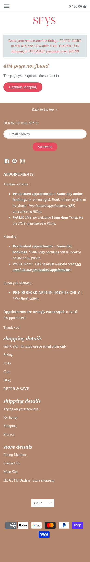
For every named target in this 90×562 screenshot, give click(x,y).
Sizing (8, 355)
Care (6, 372)
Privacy (9, 434)
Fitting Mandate (15, 455)
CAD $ (38, 503)
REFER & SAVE (16, 389)
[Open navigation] (6, 6)
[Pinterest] (14, 160)
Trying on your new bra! (21, 409)
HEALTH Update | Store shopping (28, 480)
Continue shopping (23, 87)
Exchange (10, 417)
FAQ (7, 363)
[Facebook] (7, 160)
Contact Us (11, 463)
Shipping (10, 426)
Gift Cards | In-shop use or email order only (35, 346)
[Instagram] (22, 160)
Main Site (10, 472)
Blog (7, 380)
